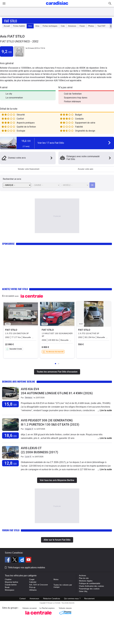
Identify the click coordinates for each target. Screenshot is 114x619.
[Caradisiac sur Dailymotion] (22, 560)
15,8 (10, 404)
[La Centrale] (38, 615)
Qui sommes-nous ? (72, 599)
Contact (22, 599)
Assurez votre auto (85, 169)
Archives (82, 576)
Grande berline (11, 585)
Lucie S (28, 457)
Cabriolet (32, 582)
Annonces (72, 26)
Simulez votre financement (28, 169)
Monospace (9, 590)
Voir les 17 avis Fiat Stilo (51, 142)
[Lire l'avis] (10, 400)
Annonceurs (34, 599)
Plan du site (84, 578)
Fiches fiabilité (19, 26)
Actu (37, 26)
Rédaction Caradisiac (51, 599)
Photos (91, 26)
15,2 (26, 140)
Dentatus (28, 398)
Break (7, 587)
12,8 (10, 463)
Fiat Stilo (10, 20)
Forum (82, 26)
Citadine (8, 579)
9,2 (7, 51)
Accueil (7, 26)
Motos (56, 579)
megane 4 (29, 429)
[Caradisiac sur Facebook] (8, 560)
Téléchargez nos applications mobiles (26, 567)
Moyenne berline (11, 582)
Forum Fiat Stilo (10, 530)
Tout (101, 26)
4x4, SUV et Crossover (38, 585)
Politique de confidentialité (89, 583)
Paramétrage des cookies (89, 589)
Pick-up (32, 587)
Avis (30, 26)
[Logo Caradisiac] (57, 6)
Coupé (31, 579)
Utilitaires (33, 590)
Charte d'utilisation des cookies (91, 586)
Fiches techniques (50, 26)
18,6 (10, 435)
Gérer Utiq (83, 591)
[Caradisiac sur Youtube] (28, 560)
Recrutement (89, 599)
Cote (63, 26)
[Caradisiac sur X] (15, 560)
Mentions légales (86, 581)
